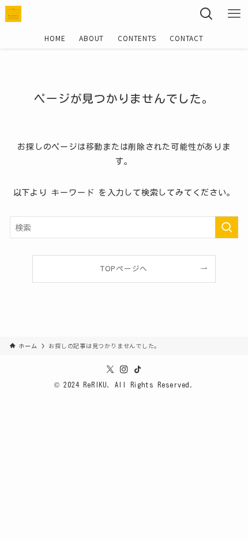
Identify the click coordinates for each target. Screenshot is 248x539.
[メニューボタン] (234, 14)
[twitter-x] (110, 369)
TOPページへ (124, 268)
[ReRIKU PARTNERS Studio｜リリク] (13, 14)
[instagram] (124, 369)
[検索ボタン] (206, 14)
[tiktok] (138, 369)
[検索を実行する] (226, 227)
